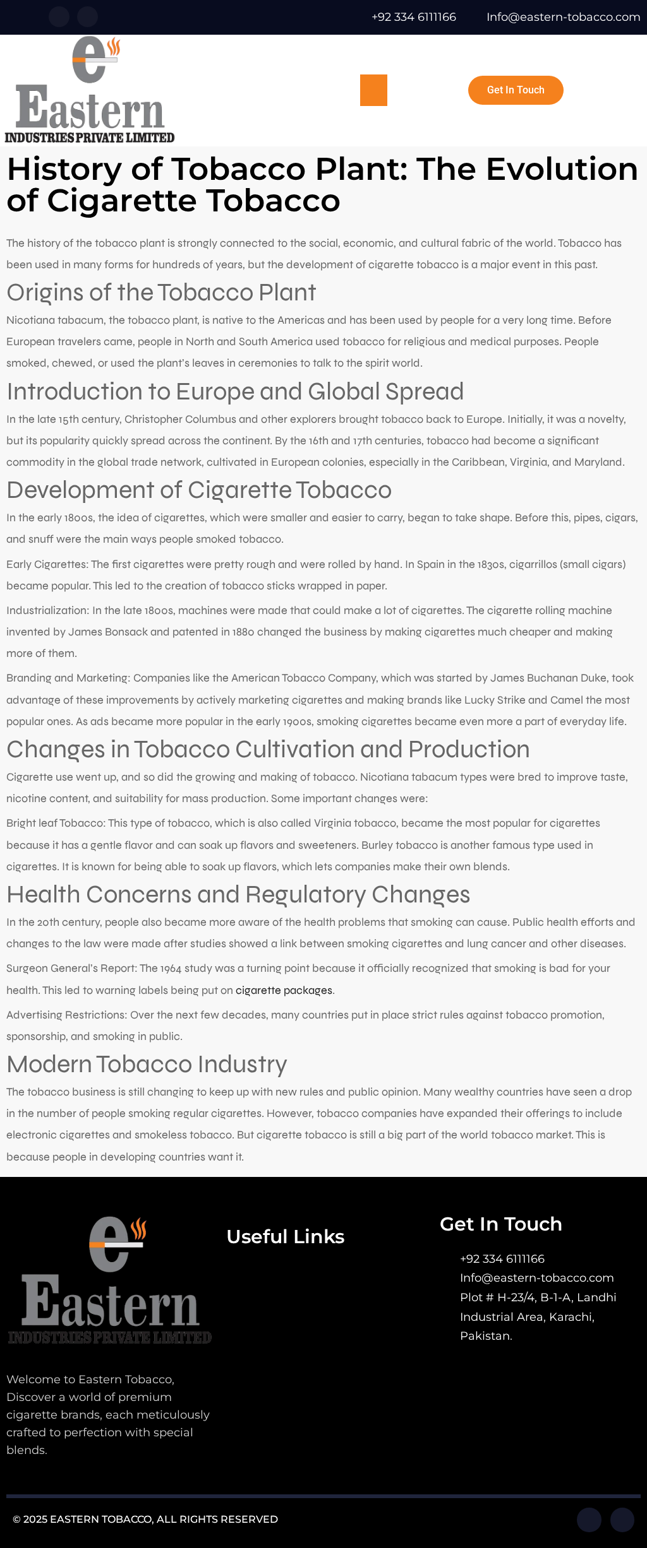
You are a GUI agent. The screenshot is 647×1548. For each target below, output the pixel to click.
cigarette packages (284, 990)
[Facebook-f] (59, 16)
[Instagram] (87, 16)
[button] (373, 90)
